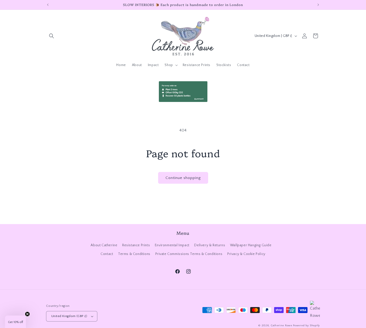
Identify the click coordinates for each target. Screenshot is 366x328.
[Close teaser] (27, 314)
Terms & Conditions (134, 254)
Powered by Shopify (306, 325)
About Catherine (104, 245)
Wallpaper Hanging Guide (251, 245)
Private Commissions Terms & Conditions (189, 254)
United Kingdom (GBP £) (69, 316)
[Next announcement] (318, 4)
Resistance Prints (136, 245)
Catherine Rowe (281, 325)
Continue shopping (183, 178)
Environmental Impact (172, 245)
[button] (51, 35)
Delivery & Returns (209, 245)
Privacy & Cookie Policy (246, 254)
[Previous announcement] (47, 4)
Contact (107, 254)
